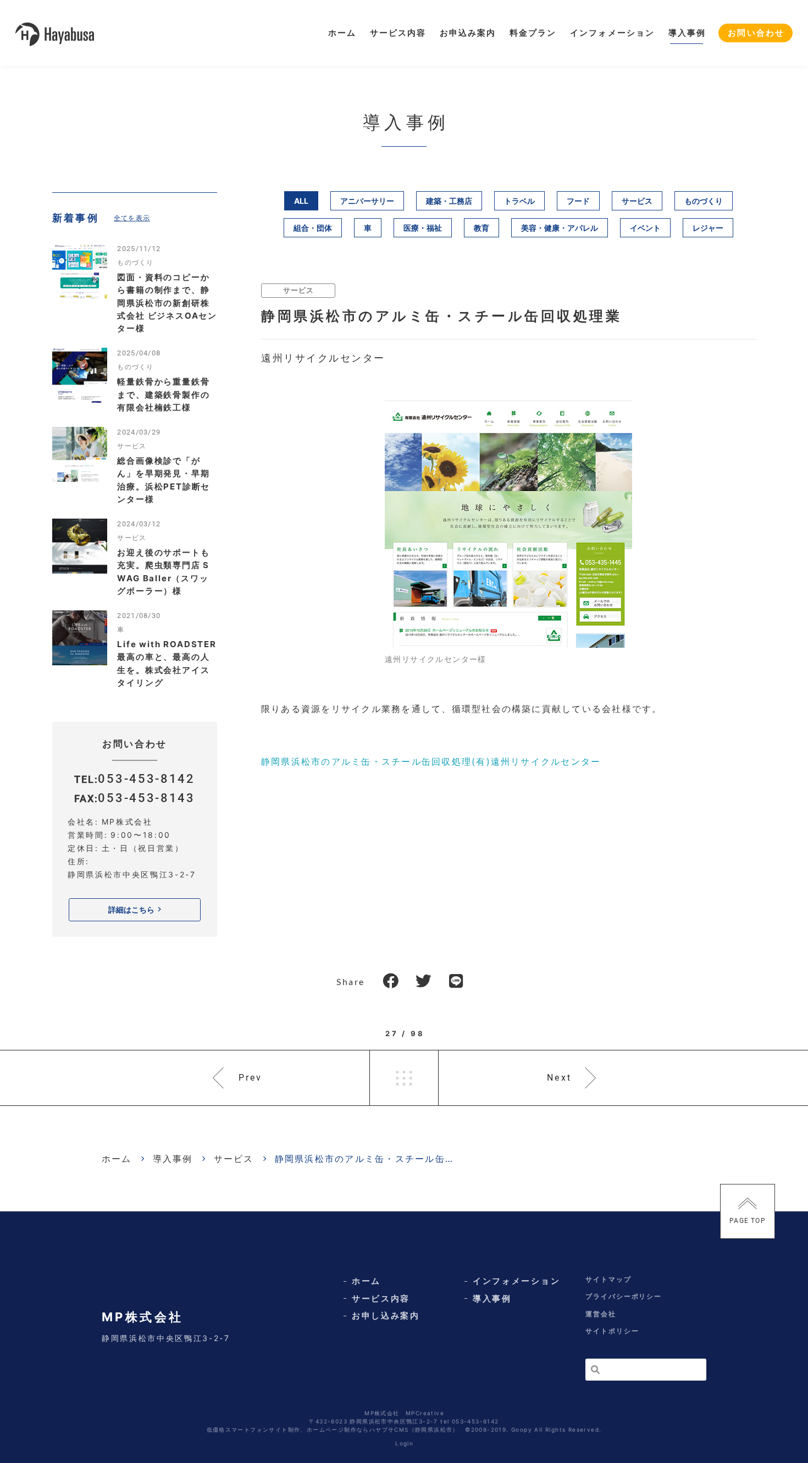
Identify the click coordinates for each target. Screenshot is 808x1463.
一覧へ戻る (404, 1077)
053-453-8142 (146, 778)
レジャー (708, 227)
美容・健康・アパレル (559, 227)
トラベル (519, 200)
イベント (645, 227)
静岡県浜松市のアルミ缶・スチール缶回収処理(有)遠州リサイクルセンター (431, 761)
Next (559, 1077)
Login (404, 1443)
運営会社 (600, 1314)
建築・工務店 (449, 200)
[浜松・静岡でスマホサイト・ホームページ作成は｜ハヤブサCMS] (54, 33)
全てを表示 (132, 218)
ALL (301, 200)
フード (578, 200)
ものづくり (703, 200)
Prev (251, 1077)
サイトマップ (608, 1279)
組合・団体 (313, 227)
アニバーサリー (367, 200)
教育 (481, 227)
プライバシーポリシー (623, 1296)
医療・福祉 (422, 227)
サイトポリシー (612, 1331)
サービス (637, 200)
